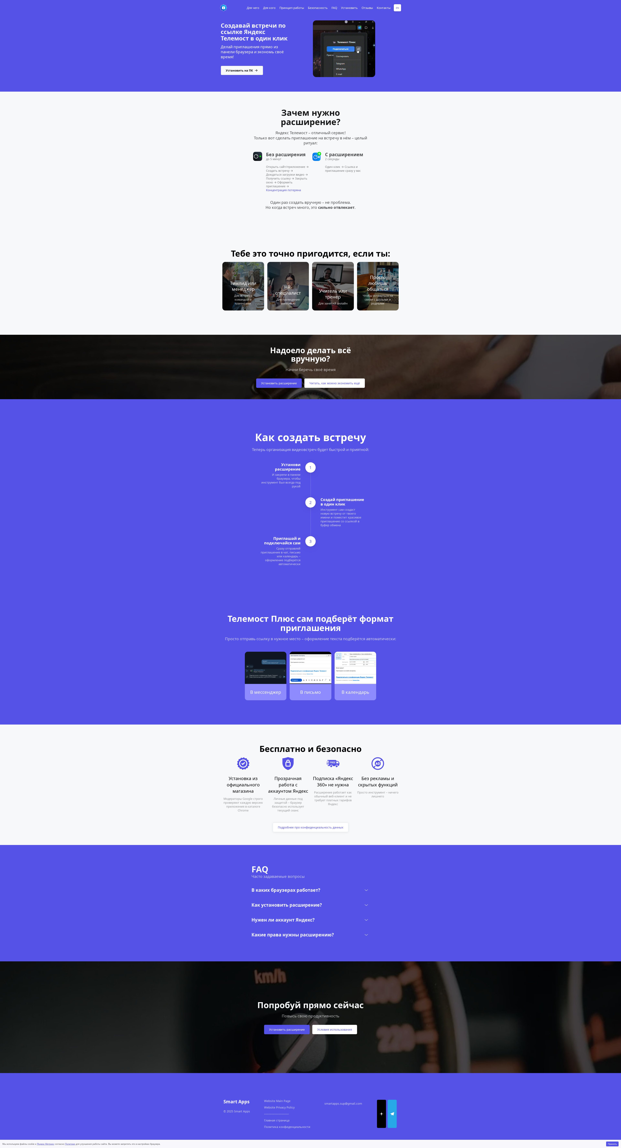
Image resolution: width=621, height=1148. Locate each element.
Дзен (586, 1136)
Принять (612, 1144)
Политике (70, 1144)
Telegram (573, 1136)
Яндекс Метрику (45, 1144)
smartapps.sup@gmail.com (343, 1103)
